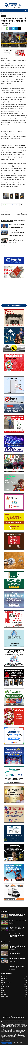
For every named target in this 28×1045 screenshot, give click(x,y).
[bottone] (14, 305)
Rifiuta (10, 1042)
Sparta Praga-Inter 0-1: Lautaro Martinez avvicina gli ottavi (21, 214)
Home (2, 13)
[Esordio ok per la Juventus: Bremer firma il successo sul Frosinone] (4, 916)
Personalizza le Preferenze (19, 1042)
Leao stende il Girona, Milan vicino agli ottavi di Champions (7, 214)
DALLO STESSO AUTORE (19, 220)
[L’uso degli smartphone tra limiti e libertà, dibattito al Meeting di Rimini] (4, 929)
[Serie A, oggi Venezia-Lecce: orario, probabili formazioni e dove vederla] (4, 240)
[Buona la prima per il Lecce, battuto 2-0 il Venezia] (4, 922)
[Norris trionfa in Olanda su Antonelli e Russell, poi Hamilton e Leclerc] (4, 953)
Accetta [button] (4, 1042)
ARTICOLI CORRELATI (7, 220)
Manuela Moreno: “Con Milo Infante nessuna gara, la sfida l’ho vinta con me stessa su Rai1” (18, 226)
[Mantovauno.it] (14, 5)
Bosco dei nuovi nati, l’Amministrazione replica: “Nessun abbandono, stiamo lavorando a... (17, 946)
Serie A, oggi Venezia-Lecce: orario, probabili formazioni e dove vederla (16, 240)
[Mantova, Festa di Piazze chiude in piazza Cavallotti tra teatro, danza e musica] (4, 960)
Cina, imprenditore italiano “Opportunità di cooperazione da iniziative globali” (16, 935)
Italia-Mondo (7, 13)
